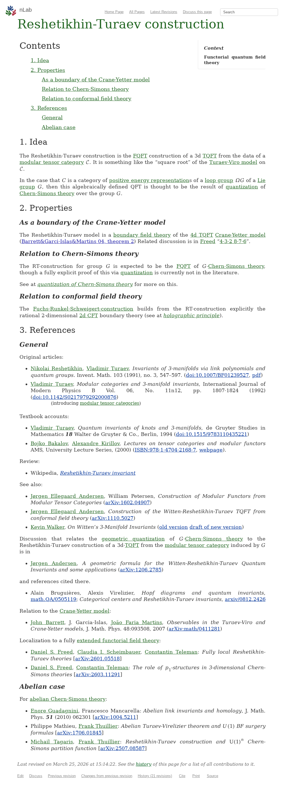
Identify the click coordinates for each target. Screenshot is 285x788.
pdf (256, 375)
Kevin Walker (47, 527)
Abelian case (58, 127)
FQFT (140, 156)
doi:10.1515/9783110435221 (211, 434)
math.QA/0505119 (53, 599)
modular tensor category (51, 162)
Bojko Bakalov (49, 443)
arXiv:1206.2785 (140, 570)
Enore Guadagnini (54, 711)
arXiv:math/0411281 (194, 629)
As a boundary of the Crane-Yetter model (96, 79)
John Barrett (47, 622)
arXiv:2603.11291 (98, 674)
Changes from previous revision (106, 776)
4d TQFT (201, 235)
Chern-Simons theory (46, 193)
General (52, 117)
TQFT (210, 156)
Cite (182, 776)
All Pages (137, 12)
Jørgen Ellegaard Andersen (67, 496)
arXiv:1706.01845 (79, 733)
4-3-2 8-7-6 (233, 241)
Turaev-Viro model (233, 162)
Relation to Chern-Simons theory (85, 89)
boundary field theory (141, 235)
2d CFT (88, 315)
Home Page (114, 12)
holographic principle (191, 315)
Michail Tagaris (52, 742)
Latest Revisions (163, 12)
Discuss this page (197, 12)
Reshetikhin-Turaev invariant (98, 473)
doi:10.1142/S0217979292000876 (74, 397)
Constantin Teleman (171, 652)
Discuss (35, 776)
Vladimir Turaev (108, 368)
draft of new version (216, 527)
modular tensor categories (109, 403)
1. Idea (40, 60)
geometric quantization (133, 539)
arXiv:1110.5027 (112, 518)
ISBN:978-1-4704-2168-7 (165, 450)
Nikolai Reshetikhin (56, 368)
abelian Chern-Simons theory (67, 699)
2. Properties (48, 70)
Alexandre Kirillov (95, 443)
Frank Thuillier (98, 726)
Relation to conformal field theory (86, 98)
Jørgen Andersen (54, 563)
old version (173, 527)
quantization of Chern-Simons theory (85, 284)
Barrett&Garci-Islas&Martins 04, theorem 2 (77, 241)
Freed (207, 241)
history (143, 764)
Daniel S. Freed (52, 652)
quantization (242, 187)
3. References (49, 108)
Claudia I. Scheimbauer (108, 652)
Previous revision (62, 776)
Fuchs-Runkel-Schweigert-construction (83, 309)
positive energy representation (149, 180)
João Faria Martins (136, 622)
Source (212, 776)
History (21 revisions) (155, 776)
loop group (219, 180)
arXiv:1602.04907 (127, 502)
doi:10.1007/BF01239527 (217, 375)
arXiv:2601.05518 (97, 658)
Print (196, 776)
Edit (20, 776)
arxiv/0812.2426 (245, 599)
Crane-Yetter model (240, 235)
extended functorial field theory (118, 640)
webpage (211, 450)
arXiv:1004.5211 (115, 717)
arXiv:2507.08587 (122, 748)
